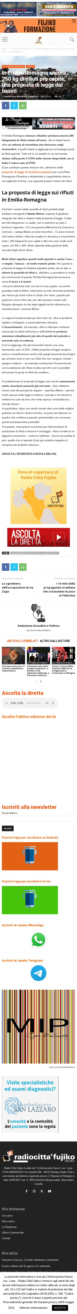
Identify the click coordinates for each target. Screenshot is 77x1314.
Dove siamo (8, 1221)
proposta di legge (39, 553)
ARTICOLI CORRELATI (22, 641)
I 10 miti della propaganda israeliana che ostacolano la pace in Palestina (59, 589)
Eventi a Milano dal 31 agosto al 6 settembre (26, 1266)
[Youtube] (50, 1191)
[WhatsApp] (23, 105)
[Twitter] (14, 105)
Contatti (6, 1238)
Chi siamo (7, 1215)
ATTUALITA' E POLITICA (20, 48)
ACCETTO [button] (60, 1307)
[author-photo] (38, 613)
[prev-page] (36, 682)
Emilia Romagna (19, 553)
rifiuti (54, 553)
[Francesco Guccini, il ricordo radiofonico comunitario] (13, 655)
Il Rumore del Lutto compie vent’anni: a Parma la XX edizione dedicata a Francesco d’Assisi (38, 671)
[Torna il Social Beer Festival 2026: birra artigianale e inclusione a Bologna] (63, 655)
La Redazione (9, 1227)
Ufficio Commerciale (13, 1232)
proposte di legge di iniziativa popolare (27, 171)
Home (4, 48)
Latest (6, 663)
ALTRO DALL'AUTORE (55, 641)
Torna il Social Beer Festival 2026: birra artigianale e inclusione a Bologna (63, 669)
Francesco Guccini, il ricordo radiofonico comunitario (13, 668)
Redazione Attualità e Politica (21, 96)
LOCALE (30, 66)
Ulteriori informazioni (33, 1307)
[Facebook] (5, 105)
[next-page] (41, 682)
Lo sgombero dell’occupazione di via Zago (17, 587)
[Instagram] (35, 1191)
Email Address (10, 813)
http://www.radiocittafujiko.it (38, 630)
